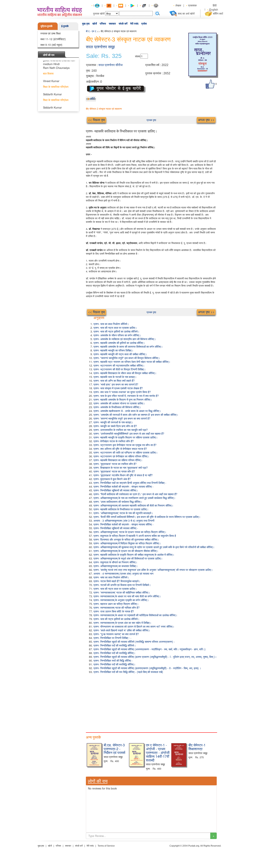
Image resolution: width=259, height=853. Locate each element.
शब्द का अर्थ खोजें (186, 13)
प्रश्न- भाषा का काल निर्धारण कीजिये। (111, 577)
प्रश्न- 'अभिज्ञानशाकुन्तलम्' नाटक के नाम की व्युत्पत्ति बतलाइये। (123, 513)
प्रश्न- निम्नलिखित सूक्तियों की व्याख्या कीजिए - (115, 528)
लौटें (92, 98)
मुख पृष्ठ (85, 23)
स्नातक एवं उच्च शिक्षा (50, 33)
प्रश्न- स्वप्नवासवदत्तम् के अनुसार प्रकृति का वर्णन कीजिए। (121, 600)
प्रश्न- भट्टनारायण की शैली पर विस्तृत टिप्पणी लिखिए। (119, 369)
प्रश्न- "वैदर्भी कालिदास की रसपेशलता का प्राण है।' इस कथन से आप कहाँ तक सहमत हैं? (135, 494)
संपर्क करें (123, 23)
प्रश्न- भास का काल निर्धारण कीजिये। (111, 324)
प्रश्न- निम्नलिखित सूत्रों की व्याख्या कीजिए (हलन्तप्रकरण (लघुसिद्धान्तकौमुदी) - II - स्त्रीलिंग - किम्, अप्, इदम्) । (147, 668)
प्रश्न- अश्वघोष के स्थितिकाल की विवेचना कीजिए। (117, 407)
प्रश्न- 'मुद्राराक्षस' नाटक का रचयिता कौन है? (115, 464)
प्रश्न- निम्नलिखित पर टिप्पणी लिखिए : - (112, 638)
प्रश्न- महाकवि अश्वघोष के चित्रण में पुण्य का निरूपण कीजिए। (122, 399)
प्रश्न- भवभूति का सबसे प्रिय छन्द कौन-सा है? (115, 426)
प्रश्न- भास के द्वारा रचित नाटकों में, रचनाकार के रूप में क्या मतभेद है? (126, 396)
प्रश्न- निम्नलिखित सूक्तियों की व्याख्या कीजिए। (115, 490)
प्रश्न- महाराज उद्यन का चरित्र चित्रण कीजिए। (116, 604)
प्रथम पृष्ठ (151, 120)
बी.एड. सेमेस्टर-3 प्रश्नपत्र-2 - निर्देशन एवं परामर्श (114, 748)
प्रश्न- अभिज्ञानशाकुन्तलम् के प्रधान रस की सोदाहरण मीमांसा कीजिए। (125, 551)
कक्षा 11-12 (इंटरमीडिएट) (53, 39)
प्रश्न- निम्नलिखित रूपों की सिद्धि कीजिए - (113, 660)
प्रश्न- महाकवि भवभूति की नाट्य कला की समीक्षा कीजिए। (120, 354)
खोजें (94, 23)
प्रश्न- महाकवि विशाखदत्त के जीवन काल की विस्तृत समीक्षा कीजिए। (124, 373)
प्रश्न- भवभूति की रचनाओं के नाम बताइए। (113, 422)
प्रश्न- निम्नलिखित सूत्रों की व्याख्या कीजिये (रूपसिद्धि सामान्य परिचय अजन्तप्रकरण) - (134, 641)
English (213, 9)
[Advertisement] (151, 702)
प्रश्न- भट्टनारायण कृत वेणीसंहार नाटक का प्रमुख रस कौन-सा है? (124, 445)
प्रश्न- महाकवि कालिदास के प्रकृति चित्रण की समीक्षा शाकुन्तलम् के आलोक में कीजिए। (133, 554)
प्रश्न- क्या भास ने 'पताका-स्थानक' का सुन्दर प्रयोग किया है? (122, 392)
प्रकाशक (192, 5)
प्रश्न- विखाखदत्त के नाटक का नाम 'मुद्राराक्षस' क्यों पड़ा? (120, 467)
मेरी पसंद (134, 23)
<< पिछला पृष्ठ (96, 119)
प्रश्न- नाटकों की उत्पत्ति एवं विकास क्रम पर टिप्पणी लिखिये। (122, 585)
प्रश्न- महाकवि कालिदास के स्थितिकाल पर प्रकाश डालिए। (120, 509)
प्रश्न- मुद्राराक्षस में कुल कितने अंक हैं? (112, 479)
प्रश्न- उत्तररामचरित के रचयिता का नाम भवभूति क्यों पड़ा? (120, 430)
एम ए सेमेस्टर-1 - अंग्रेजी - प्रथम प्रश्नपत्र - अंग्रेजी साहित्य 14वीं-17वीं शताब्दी (158, 752)
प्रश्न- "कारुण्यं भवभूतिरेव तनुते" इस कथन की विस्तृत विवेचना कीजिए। (126, 358)
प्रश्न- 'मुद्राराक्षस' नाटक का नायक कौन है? (114, 471)
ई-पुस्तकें (65, 26)
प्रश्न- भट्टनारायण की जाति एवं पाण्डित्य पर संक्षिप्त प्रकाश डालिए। (125, 452)
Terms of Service (106, 845)
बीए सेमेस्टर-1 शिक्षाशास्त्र (197, 746)
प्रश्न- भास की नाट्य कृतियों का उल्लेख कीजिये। (116, 331)
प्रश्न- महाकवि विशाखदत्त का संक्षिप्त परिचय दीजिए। (117, 460)
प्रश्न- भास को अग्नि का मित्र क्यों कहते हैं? (114, 380)
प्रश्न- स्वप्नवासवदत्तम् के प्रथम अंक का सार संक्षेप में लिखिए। (122, 623)
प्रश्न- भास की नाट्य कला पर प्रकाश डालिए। (115, 327)
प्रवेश (144, 23)
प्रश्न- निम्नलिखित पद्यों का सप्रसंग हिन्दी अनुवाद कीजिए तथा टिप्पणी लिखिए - (129, 483)
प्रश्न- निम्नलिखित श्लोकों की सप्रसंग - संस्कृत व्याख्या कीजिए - (123, 486)
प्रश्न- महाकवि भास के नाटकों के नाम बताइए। (115, 377)
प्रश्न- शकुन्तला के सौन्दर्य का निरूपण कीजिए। (115, 562)
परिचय (103, 23)
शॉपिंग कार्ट (218, 13)
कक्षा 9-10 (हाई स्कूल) (51, 45)
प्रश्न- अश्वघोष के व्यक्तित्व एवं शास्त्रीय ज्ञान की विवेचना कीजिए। (124, 339)
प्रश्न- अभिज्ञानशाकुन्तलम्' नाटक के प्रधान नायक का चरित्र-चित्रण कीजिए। (129, 532)
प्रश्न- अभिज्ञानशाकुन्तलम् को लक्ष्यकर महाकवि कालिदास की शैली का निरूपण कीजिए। (133, 505)
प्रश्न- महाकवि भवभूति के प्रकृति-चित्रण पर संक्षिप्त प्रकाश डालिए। (125, 437)
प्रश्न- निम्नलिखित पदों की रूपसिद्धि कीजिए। (114, 653)
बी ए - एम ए (91, 31)
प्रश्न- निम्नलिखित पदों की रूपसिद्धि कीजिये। (114, 645)
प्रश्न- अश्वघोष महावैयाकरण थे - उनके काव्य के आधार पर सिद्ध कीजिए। (127, 411)
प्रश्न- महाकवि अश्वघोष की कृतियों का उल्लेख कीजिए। (119, 343)
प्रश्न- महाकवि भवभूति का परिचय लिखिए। (113, 350)
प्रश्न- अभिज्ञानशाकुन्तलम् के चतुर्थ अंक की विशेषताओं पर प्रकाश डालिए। (127, 558)
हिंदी (215, 5)
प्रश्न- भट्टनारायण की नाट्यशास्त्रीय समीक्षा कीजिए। (118, 365)
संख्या (137, 56)
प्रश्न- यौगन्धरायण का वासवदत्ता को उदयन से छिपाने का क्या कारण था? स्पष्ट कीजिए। (133, 626)
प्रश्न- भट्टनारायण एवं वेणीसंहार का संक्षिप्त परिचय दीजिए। (121, 456)
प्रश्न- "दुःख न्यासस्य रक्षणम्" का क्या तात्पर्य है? (116, 634)
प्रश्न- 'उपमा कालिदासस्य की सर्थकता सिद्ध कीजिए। (117, 501)
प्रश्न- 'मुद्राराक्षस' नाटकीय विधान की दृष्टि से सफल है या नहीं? (123, 475)
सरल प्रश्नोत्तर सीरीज (110, 65)
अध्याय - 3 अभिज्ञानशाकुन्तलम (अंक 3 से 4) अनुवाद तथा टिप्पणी (123, 520)
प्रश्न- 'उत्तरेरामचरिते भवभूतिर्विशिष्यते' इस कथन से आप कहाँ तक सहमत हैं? (128, 433)
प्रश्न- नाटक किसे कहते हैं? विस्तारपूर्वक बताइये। (116, 581)
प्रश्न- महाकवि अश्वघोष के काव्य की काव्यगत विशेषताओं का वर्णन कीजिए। (128, 346)
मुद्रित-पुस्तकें (47, 26)
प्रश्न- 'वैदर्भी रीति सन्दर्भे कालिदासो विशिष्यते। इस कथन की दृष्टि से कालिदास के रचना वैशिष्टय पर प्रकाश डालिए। (146, 517)
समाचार (112, 23)
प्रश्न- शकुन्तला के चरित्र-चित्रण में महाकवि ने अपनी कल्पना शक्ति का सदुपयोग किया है (134, 536)
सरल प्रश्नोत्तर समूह (100, 47)
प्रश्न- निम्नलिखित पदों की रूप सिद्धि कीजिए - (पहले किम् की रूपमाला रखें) (128, 672)
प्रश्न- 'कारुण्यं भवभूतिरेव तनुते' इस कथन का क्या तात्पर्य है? (121, 418)
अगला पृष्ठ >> (206, 119)
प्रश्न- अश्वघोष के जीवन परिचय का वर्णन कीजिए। (117, 335)
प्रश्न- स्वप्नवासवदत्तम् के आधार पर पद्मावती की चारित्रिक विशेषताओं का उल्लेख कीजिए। (135, 615)
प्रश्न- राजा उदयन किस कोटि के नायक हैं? (113, 611)
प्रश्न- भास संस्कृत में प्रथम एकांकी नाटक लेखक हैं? (118, 388)
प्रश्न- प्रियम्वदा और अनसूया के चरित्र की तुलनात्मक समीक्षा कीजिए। (126, 539)
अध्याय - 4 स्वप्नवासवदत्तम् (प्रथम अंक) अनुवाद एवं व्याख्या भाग (123, 573)
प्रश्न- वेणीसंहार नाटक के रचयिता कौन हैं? (113, 441)
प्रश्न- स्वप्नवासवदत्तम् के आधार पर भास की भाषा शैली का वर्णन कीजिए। (127, 596)
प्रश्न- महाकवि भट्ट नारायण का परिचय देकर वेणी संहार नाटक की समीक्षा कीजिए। (131, 362)
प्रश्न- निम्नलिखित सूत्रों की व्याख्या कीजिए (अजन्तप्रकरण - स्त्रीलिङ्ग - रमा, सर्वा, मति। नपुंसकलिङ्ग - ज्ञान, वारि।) (149, 649)
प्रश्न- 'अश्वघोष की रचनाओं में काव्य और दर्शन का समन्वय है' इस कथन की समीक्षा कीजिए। (135, 414)
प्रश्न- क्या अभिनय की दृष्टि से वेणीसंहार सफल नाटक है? (120, 449)
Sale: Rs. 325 (104, 56)
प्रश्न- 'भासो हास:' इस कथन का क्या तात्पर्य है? (115, 384)
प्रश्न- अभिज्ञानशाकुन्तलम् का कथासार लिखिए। (115, 566)
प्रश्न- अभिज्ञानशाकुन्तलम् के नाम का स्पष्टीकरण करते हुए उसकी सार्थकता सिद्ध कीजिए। (134, 498)
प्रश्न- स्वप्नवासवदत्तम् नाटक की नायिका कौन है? (116, 607)
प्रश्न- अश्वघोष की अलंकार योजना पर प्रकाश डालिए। (119, 403)
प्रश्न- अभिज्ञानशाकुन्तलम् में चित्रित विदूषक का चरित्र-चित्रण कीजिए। (127, 543)
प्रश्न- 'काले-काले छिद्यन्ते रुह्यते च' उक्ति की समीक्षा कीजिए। (121, 630)
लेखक (178, 5)
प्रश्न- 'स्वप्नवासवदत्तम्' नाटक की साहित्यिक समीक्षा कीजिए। (121, 592)
